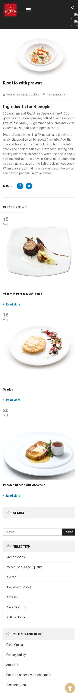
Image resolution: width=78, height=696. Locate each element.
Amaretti (12, 665)
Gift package (16, 617)
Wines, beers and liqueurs (24, 567)
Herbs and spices (19, 587)
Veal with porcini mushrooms (22, 293)
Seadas (8, 389)
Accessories (16, 557)
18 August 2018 (56, 94)
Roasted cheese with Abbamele (28, 675)
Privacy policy (16, 655)
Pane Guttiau (15, 645)
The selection (16, 685)
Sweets (12, 597)
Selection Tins (17, 607)
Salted (11, 577)
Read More (13, 304)
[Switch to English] (76, 23)
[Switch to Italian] (76, 16)
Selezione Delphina (28, 94)
